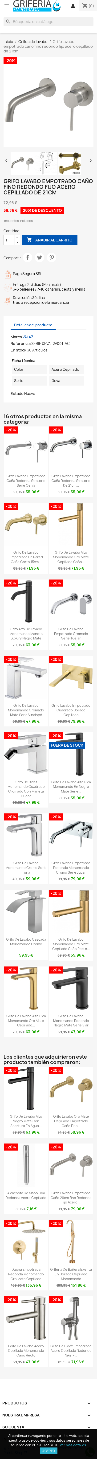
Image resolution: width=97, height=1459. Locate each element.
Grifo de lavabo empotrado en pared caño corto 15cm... (26, 557)
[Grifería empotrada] (37, 6)
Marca (16, 337)
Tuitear (39, 257)
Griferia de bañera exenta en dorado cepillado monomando (71, 1274)
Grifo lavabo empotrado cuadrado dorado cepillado (71, 710)
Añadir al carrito (50, 240)
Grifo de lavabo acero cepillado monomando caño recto (26, 1351)
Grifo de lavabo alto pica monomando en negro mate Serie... (71, 787)
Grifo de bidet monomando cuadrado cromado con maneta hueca (26, 789)
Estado (17, 393)
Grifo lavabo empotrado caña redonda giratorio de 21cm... (71, 481)
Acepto (48, 1451)
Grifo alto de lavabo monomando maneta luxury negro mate (26, 634)
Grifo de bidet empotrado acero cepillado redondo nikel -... (71, 1351)
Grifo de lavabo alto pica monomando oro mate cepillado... (26, 1021)
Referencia (21, 343)
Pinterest (51, 257)
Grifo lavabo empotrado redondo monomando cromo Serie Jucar (71, 868)
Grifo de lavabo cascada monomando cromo (26, 941)
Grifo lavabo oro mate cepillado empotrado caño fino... (71, 1121)
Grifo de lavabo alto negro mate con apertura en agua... (26, 1121)
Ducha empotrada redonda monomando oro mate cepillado (26, 1274)
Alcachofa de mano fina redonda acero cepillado (26, 1195)
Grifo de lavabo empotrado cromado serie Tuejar (71, 634)
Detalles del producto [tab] (33, 325)
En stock (18, 350)
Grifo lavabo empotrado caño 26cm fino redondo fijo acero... (71, 1198)
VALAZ (28, 337)
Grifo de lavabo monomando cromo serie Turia (26, 868)
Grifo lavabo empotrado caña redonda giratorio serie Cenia (26, 481)
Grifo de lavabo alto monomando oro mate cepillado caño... (71, 557)
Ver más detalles (73, 1445)
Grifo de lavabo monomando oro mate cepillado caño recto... (71, 944)
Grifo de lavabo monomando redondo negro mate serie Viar (71, 1021)
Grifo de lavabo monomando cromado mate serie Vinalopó (26, 710)
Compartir (27, 257)
